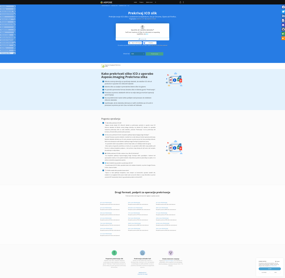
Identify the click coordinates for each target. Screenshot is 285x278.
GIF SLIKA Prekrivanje (106, 218)
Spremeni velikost (6, 19)
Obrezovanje (4, 22)
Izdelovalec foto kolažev (7, 37)
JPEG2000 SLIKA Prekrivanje (135, 207)
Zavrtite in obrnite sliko (7, 24)
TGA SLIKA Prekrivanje (106, 223)
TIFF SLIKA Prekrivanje (134, 213)
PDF (132, 54)
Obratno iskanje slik (6, 11)
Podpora (141, 2)
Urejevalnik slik (5, 45)
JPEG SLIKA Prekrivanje (134, 202)
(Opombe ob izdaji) (142, 274)
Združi (2, 27)
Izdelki (135, 2)
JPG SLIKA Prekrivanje (106, 202)
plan (147, 34)
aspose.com (140, 19)
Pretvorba (3, 6)
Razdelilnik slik (5, 50)
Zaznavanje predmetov (7, 14)
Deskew (3, 32)
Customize (264, 272)
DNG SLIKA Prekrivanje (162, 228)
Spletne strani (149, 2)
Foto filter (3, 48)
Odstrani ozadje (5, 35)
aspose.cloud (151, 19)
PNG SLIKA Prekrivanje (134, 218)
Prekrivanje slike (5, 53)
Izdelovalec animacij (6, 42)
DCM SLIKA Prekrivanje (106, 228)
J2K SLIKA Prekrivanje (106, 207)
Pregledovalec (5, 29)
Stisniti (3, 16)
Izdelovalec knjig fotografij (8, 40)
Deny (275, 272)
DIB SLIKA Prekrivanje (106, 213)
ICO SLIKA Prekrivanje (106, 233)
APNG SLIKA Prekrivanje (162, 218)
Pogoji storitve (154, 45)
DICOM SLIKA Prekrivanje (162, 223)
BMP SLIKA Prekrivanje (162, 207)
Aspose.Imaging (169, 260)
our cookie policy (273, 265)
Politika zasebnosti (163, 45)
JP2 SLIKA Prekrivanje (161, 202)
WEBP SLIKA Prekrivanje (134, 223)
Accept (269, 268)
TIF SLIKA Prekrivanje (161, 213)
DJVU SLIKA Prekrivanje (134, 228)
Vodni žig (3, 9)
